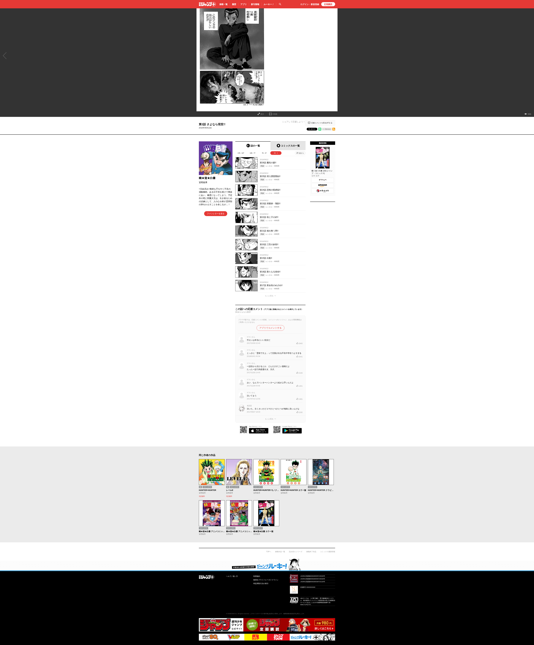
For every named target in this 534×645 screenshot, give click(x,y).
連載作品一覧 (280, 552)
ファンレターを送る (215, 213)
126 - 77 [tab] (252, 153)
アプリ (243, 4)
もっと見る (269, 296)
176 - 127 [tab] (241, 153)
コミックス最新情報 (327, 552)
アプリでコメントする (270, 328)
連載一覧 (223, 4)
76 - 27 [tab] (264, 153)
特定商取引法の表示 (260, 583)
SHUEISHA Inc (232, 613)
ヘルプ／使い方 (232, 576)
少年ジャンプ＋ (207, 4)
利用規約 (256, 576)
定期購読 (328, 4)
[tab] (252, 145)
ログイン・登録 (309, 4)
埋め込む (328, 129)
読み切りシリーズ (295, 552)
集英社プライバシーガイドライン (265, 580)
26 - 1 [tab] (276, 153)
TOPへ (268, 552)
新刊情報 (255, 4)
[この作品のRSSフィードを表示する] (333, 129)
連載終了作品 (311, 552)
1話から (301, 153)
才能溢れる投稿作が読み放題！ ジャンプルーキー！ (267, 564)
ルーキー (269, 4)
